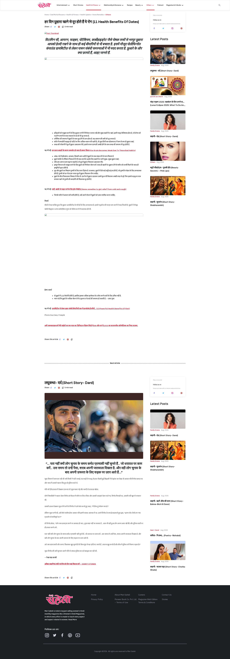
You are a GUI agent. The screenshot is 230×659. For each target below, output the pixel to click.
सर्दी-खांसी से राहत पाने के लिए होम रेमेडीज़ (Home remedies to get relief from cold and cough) (89, 189)
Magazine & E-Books (173, 5)
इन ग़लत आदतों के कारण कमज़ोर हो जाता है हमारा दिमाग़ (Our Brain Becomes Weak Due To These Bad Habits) (93, 150)
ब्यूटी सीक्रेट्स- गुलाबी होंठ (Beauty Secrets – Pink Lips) (164, 169)
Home (93, 594)
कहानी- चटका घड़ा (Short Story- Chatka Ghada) (167, 568)
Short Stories (78, 5)
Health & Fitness (92, 5)
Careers (141, 594)
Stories (165, 599)
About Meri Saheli (122, 594)
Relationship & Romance (112, 5)
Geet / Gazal (154, 530)
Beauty (138, 5)
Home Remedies (98, 15)
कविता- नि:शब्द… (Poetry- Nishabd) (165, 535)
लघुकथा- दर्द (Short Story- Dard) (164, 71)
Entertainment (62, 5)
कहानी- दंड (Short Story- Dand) (164, 136)
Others (149, 5)
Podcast (160, 5)
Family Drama (155, 65)
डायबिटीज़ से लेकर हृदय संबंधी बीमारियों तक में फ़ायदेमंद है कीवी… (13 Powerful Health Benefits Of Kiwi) (91, 309)
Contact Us (167, 594)
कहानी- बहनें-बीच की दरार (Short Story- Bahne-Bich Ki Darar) (166, 503)
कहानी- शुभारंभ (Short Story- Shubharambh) (162, 203)
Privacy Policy (97, 599)
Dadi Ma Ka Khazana (57, 15)
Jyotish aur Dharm (156, 97)
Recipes (130, 5)
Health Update (85, 15)
